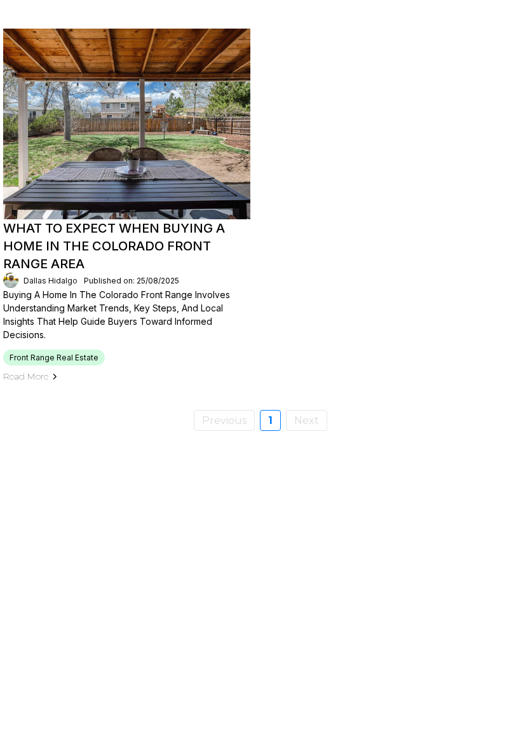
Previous (224, 420)
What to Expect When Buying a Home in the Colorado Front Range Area (114, 246)
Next (306, 420)
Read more (25, 376)
